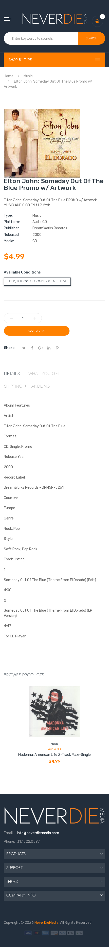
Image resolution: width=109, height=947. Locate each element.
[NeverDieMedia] (54, 19)
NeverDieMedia (46, 922)
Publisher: (12, 228)
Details (12, 373)
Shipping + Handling (27, 386)
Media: (9, 241)
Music (54, 743)
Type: (8, 215)
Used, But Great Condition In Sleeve (37, 281)
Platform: (12, 222)
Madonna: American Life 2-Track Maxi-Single (54, 755)
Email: (8, 833)
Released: (12, 235)
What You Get (44, 373)
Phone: (9, 841)
